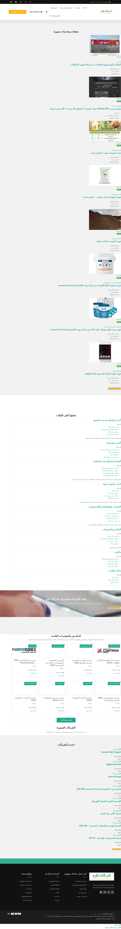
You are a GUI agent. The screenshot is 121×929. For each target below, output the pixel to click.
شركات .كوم (97, 914)
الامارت (101, 2)
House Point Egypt (111, 752)
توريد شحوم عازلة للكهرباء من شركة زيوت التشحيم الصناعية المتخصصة (89, 285)
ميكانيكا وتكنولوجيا (26, 896)
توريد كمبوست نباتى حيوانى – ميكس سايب (102, 197)
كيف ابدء (77, 8)
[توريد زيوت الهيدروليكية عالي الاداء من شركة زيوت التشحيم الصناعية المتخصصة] (105, 307)
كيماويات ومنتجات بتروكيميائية (112, 282)
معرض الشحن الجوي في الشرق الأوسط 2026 (81, 661)
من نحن (57, 896)
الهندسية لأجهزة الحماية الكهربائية (106, 801)
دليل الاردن (29, 889)
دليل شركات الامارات (26, 885)
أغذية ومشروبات (113, 442)
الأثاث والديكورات (87, 683)
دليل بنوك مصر (82, 892)
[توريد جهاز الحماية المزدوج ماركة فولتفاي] (105, 352)
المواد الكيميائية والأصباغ (114, 646)
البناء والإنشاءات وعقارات (114, 683)
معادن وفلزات (114, 570)
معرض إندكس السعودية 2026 (82, 699)
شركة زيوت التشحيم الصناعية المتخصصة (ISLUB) (99, 788)
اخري (119, 62)
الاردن (96, 2)
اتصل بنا (57, 900)
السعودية (106, 2)
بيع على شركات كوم (81, 881)
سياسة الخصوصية (54, 881)
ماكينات (117, 552)
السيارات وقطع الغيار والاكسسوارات (105, 506)
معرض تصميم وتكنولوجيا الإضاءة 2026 (54, 699)
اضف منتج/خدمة (15, 12)
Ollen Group (114, 776)
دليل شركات (53, 8)
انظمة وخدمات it (116, 106)
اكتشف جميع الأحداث (66, 720)
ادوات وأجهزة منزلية (112, 484)
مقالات (57, 892)
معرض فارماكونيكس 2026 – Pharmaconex (25, 661)
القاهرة (116, 292)
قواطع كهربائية (117, 371)
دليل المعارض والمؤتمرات (79, 885)
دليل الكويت (28, 892)
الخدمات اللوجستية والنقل (86, 646)
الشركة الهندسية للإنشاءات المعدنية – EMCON (100, 825)
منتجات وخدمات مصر (66, 8)
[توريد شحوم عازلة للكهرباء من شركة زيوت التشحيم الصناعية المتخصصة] (105, 263)
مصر (112, 71)
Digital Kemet (113, 764)
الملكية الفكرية (55, 885)
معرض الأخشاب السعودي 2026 (25, 699)
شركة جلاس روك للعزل (110, 813)
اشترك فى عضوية (82, 896)
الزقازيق (115, 115)
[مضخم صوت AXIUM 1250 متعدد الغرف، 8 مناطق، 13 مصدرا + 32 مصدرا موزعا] (105, 87)
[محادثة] (46, 12)
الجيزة (116, 71)
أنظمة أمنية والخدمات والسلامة (107, 461)
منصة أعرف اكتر (27, 900)
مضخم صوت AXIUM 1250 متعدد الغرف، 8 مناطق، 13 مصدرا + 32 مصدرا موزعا (85, 108)
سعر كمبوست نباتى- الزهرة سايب (106, 152)
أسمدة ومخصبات (116, 150)
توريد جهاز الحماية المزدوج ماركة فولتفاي (103, 373)
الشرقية (110, 115)
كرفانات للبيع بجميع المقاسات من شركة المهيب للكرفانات (95, 64)
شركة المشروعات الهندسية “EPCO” (104, 838)
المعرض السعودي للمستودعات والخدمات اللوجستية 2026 (54, 663)
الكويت (92, 2)
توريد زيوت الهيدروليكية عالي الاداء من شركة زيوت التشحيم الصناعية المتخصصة (86, 329)
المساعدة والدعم (54, 889)
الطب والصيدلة (32, 646)
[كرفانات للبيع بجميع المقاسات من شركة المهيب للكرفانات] (105, 45)
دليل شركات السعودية (25, 881)
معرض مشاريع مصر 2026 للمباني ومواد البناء (108, 699)
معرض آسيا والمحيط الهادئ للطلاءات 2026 (108, 661)
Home (85, 8)
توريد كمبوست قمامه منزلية (109, 241)
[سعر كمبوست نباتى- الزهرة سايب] (105, 131)
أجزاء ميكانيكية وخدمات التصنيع (107, 420)
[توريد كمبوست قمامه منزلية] (105, 219)
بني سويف (115, 380)
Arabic (116, 925)
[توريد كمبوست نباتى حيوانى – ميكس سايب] (105, 175)
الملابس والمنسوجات (111, 529)
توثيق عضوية (83, 889)
